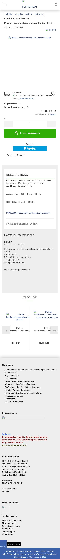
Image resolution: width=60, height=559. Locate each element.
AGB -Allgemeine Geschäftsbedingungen (23, 387)
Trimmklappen (8, 531)
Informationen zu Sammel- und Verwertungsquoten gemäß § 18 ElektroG (31, 371)
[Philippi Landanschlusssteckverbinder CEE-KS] (30, 49)
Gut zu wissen (11, 378)
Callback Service (9, 489)
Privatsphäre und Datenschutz (18, 390)
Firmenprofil (10, 399)
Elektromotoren (9, 523)
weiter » (28, 14)
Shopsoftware (20, 557)
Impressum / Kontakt (14, 396)
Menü (4, 4)
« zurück (19, 14)
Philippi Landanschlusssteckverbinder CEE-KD (19, 329)
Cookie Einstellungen (14, 402)
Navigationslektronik (11, 526)
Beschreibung (17, 174)
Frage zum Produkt (15, 155)
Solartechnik (7, 529)
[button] (8, 124)
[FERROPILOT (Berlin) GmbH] (30, 5)
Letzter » (39, 14)
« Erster (9, 14)
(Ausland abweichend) (26, 98)
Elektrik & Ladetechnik (12, 520)
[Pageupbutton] (52, 555)
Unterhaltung (8, 534)
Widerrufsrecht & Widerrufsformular (20, 384)
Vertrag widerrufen (11, 544)
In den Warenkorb (30, 133)
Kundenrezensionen (22, 223)
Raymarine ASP (12, 375)
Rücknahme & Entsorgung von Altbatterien (23, 393)
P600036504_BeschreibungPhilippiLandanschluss (28, 213)
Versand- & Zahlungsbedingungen (20, 381)
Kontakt (5, 491)
